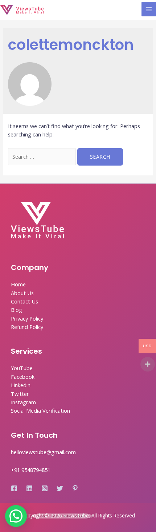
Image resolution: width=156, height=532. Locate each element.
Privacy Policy (27, 318)
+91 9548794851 (30, 469)
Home (18, 284)
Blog (16, 309)
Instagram (23, 402)
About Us (22, 293)
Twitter (20, 393)
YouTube (22, 368)
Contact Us (24, 301)
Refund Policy (27, 326)
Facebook (22, 376)
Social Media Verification (40, 410)
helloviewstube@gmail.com (43, 452)
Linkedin (20, 385)
